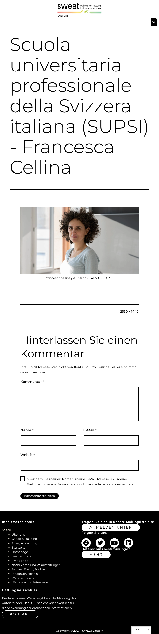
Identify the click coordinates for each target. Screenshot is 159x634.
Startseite (18, 547)
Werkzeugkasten (24, 578)
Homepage (20, 552)
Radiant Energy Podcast (29, 569)
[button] (153, 22)
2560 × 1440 (129, 311)
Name (27, 430)
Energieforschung (24, 543)
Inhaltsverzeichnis (25, 573)
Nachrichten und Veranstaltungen (36, 565)
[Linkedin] (128, 543)
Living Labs (20, 561)
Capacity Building (24, 539)
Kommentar (32, 382)
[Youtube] (114, 543)
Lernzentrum (21, 556)
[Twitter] (100, 543)
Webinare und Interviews (30, 582)
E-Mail (90, 430)
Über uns (18, 534)
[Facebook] (86, 543)
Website (27, 455)
